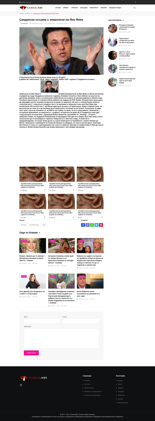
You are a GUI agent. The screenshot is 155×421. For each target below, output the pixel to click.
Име (26, 317)
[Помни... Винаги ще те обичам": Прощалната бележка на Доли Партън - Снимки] (32, 245)
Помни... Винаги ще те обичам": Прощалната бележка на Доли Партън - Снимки (32, 258)
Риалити (104, 8)
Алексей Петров (34, 225)
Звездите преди (115, 8)
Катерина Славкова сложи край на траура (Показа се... (127, 27)
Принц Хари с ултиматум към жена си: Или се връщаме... (127, 40)
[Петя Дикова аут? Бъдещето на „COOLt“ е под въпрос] (32, 281)
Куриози (74, 8)
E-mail (64, 317)
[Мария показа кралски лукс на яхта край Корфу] (112, 82)
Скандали (83, 8)
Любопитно (94, 8)
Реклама (87, 380)
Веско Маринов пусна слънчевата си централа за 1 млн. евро (88, 294)
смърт (44, 225)
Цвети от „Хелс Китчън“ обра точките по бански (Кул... (127, 54)
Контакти (87, 384)
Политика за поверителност (93, 391)
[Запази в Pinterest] (101, 225)
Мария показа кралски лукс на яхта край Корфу (127, 81)
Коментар (27, 326)
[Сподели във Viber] (88, 225)
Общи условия (88, 388)
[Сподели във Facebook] (83, 225)
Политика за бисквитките (92, 395)
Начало (58, 8)
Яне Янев (23, 225)
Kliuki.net (24, 23)
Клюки (65, 8)
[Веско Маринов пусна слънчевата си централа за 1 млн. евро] (90, 281)
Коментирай (31, 353)
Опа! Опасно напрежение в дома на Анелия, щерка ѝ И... (127, 67)
